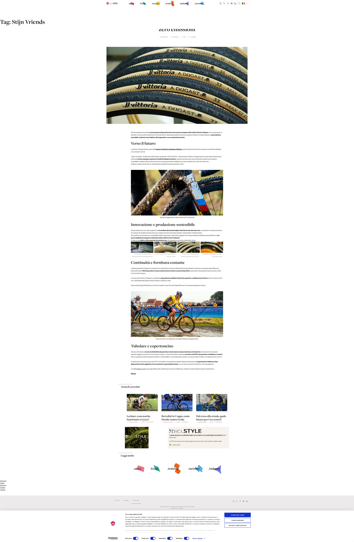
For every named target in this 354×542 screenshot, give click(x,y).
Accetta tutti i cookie (237, 515)
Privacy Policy (136, 500)
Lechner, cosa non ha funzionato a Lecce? (138, 417)
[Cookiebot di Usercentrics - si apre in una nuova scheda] (113, 538)
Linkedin (235, 3)
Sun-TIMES (180, 508)
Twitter (224, 3)
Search (239, 3)
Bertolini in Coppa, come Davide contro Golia (176, 417)
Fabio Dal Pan (164, 37)
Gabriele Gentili (202, 422)
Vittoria (133, 374)
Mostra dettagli (197, 538)
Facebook (228, 3)
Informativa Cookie (136, 503)
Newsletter (126, 500)
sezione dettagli (189, 530)
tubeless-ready (141, 369)
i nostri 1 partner (134, 517)
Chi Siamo (117, 500)
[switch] (153, 538)
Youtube (232, 3)
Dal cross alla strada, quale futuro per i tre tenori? (211, 417)
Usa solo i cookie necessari (237, 525)
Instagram (220, 3)
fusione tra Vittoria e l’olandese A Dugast (169, 149)
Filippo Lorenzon (133, 422)
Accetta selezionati (237, 520)
